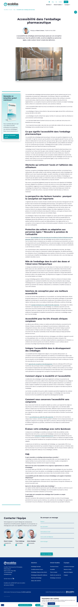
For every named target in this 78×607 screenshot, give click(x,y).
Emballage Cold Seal (36, 566)
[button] (49, 4)
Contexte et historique (69, 566)
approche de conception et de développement (40, 364)
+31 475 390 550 (8, 572)
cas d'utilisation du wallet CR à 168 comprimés (41, 417)
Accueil (10, 9)
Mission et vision (67, 569)
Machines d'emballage (36, 577)
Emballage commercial (55, 577)
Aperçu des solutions (36, 580)
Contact (66, 1)
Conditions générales (26, 592)
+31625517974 (7, 543)
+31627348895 (19, 543)
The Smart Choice (54, 566)
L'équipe (66, 575)
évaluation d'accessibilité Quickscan (44, 435)
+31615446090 (30, 543)
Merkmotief (8, 596)
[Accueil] (49, 2)
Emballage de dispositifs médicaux (39, 575)
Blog (14, 9)
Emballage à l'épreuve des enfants (39, 572)
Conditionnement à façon (37, 569)
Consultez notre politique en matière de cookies (55, 601)
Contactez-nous (7, 574)
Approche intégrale (68, 572)
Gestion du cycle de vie (55, 575)
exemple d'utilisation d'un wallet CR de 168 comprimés (45, 305)
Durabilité (52, 569)
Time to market (53, 572)
